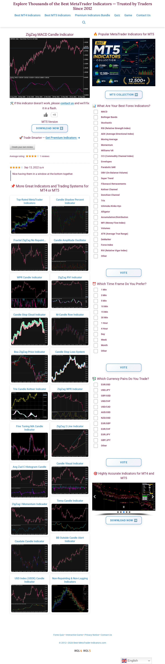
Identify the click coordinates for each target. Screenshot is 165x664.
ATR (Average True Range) (114, 233)
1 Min (104, 289)
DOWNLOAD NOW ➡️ (123, 520)
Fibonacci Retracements (113, 184)
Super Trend (107, 178)
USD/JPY (105, 390)
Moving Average (109, 139)
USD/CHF (105, 401)
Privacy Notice (92, 635)
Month (104, 345)
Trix (103, 200)
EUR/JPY (105, 434)
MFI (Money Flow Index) (113, 222)
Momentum (107, 145)
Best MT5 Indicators (58, 15)
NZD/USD (105, 418)
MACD (104, 111)
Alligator (105, 211)
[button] (94, 496)
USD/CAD (105, 406)
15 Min (104, 312)
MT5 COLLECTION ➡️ (124, 94)
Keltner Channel (109, 189)
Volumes (105, 228)
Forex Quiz (58, 635)
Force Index (107, 245)
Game (128, 15)
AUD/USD (105, 412)
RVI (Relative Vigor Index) (114, 250)
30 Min (104, 317)
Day (103, 334)
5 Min (104, 300)
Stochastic (106, 122)
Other (104, 256)
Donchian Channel (110, 195)
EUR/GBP (106, 423)
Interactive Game (74, 635)
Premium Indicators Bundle (92, 15)
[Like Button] (46, 114)
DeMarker (106, 239)
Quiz (117, 15)
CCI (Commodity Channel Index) (117, 156)
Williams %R (107, 150)
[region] (123, 499)
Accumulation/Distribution (114, 217)
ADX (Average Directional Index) (117, 134)
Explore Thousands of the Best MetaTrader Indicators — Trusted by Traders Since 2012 (82, 6)
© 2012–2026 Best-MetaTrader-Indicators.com (82, 642)
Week (104, 339)
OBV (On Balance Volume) (114, 172)
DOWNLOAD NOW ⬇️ (49, 128)
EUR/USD (105, 384)
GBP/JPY (106, 440)
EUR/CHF (105, 429)
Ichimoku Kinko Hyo (111, 206)
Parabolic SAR (108, 167)
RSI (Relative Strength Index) (116, 128)
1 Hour (104, 323)
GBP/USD (106, 395)
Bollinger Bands (109, 117)
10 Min (104, 306)
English (132, 660)
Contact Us (143, 15)
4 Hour (104, 328)
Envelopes (106, 161)
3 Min (104, 295)
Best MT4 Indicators (27, 15)
